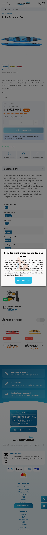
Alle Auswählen (23, 280)
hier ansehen (8, 275)
